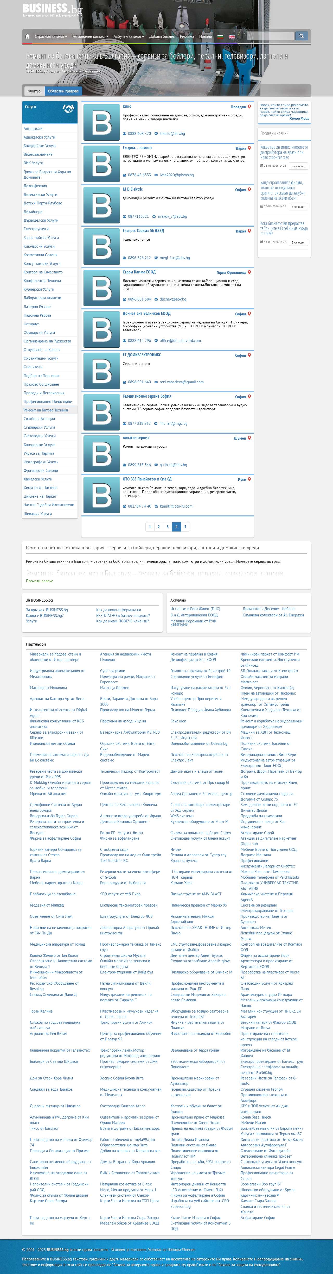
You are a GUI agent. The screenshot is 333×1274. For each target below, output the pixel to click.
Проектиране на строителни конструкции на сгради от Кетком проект (269, 1039)
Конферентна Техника (42, 280)
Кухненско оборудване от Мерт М (199, 821)
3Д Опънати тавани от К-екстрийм (269, 670)
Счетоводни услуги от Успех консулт (272, 1161)
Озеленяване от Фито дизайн (266, 1150)
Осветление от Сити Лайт (51, 916)
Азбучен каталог (128, 36)
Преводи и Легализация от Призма (59, 1150)
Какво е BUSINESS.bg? (45, 615)
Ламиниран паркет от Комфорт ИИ (270, 654)
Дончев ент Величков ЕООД (147, 313)
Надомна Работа (37, 315)
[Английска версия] (232, 36)
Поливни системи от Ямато (193, 1144)
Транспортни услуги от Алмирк (126, 1022)
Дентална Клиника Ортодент (124, 821)
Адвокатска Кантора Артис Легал (58, 698)
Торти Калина (41, 1011)
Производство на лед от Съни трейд (130, 854)
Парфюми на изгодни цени (123, 721)
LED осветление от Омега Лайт (196, 1189)
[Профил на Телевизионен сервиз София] (102, 411)
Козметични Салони (40, 254)
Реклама (187, 36)
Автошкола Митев (256, 927)
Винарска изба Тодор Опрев (53, 815)
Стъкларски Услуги (39, 427)
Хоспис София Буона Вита (122, 1078)
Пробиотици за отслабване (53, 893)
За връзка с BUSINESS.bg (47, 609)
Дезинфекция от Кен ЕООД (193, 659)
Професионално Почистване (48, 401)
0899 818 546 (139, 464)
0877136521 (138, 216)
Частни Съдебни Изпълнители (49, 504)
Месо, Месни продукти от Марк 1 (128, 1189)
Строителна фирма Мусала (122, 955)
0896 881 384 (139, 299)
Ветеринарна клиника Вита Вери (268, 754)
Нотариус (32, 323)
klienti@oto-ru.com (176, 506)
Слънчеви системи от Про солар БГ (200, 782)
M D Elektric (133, 189)
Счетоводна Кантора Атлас (122, 1105)
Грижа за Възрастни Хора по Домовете (47, 174)
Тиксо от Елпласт (44, 1128)
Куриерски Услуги (39, 289)
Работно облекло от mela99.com (127, 1139)
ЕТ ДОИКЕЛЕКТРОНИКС (142, 355)
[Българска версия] (220, 36)
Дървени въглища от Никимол (55, 1105)
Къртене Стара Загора (48, 1200)
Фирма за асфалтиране (119, 838)
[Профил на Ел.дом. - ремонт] (102, 163)
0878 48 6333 (139, 174)
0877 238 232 (139, 423)
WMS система (182, 815)
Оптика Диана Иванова (189, 1139)
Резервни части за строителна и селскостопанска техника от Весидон (57, 827)
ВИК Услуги (33, 162)
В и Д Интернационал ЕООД (194, 615)
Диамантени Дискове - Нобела (268, 609)
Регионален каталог (89, 36)
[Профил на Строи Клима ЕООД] (102, 287)
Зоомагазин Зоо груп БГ (261, 1184)
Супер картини (112, 670)
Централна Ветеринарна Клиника (128, 804)
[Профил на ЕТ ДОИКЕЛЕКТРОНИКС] (102, 370)
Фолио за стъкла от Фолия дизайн (59, 1195)
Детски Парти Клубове (43, 203)
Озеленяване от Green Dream (195, 1122)
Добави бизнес (162, 36)
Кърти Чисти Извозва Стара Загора (129, 1217)
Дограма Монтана (256, 854)
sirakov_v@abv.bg (172, 216)
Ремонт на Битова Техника (46, 410)
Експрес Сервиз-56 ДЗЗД (143, 230)
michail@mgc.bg (173, 423)
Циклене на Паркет (40, 496)
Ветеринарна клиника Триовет (266, 1156)
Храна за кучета (183, 860)
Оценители (33, 366)
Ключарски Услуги (39, 246)
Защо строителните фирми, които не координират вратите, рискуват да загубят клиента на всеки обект (282, 190)
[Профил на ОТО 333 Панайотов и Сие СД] (102, 494)
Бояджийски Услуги (40, 145)
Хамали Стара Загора (258, 1200)
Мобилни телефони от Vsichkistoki (270, 877)
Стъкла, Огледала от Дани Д (53, 994)
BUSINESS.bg (58, 1249)
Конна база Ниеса (256, 1117)
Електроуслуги (36, 228)
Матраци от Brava (255, 1027)
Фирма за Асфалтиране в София (197, 1195)
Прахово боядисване (41, 384)
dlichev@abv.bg (172, 299)
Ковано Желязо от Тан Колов (54, 955)
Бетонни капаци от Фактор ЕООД (268, 1022)
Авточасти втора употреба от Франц (130, 815)
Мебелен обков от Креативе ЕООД (129, 1223)
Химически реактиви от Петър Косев (272, 1139)
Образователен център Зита (124, 1144)
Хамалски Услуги (38, 479)
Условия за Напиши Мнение (171, 1249)
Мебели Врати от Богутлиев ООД (269, 849)
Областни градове (63, 91)
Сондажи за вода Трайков (51, 1089)
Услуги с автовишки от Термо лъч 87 (271, 1133)
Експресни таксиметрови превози (129, 905)
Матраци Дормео (114, 687)
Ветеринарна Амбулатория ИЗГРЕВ (130, 732)
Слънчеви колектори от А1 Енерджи (273, 615)
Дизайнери (33, 211)
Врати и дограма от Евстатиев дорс (130, 1128)
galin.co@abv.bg (173, 464)
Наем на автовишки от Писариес (268, 693)
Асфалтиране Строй (257, 832)
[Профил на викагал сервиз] (102, 453)
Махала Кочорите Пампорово (266, 871)
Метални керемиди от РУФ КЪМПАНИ (193, 622)
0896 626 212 (139, 257)
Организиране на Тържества (47, 341)
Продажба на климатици (261, 815)
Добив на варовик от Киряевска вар (130, 1150)
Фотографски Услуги (41, 461)
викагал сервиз (136, 437)
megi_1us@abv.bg (174, 257)
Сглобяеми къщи (114, 849)
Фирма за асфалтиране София (55, 838)
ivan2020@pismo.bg (176, 174)
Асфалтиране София (258, 1217)
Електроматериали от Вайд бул (126, 972)
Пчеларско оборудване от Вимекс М (201, 972)
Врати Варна (40, 860)
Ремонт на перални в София (193, 654)
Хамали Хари (181, 882)
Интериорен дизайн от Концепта (198, 1184)
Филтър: (34, 91)
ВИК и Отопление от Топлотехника (129, 1172)
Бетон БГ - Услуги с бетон (121, 832)
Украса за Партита (39, 453)
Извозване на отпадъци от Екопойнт (201, 1033)
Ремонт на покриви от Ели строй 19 (200, 670)
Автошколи (33, 128)
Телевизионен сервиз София (147, 396)
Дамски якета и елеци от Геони (196, 771)
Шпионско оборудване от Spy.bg (268, 1189)
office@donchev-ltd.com (180, 340)
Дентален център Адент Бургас (196, 955)
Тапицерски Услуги (39, 444)
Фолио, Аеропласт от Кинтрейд (267, 687)
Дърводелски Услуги (41, 220)
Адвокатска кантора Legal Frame (268, 1167)
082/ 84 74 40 (139, 506)
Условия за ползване (128, 1249)
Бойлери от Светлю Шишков (54, 1061)
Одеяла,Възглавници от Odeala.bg (198, 743)
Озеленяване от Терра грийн (194, 1050)
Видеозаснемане (38, 154)
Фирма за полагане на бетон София (200, 832)
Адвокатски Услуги (39, 137)
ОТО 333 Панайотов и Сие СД (147, 479)
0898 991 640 (139, 381)
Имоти (175, 849)
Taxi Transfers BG (114, 860)
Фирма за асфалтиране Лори (265, 955)
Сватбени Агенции (39, 418)
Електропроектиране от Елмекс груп (272, 1061)
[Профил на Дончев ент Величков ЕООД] (102, 329)
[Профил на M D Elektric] (102, 204)
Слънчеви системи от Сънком (125, 1195)
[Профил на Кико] (102, 122)
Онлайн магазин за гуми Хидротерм (131, 793)
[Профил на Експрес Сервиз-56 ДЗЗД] (102, 246)
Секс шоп (178, 721)
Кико (127, 106)
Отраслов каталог (50, 36)
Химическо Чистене (40, 487)
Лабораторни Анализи (42, 297)
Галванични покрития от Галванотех (60, 1050)
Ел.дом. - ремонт (137, 148)
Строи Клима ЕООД (139, 272)
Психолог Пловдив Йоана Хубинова (200, 709)
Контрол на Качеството (43, 272)
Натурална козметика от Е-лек (126, 1184)
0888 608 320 (139, 133)
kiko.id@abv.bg (172, 133)
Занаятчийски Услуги (41, 237)
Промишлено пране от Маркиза (197, 1117)
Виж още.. (298, 166)
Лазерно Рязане (37, 306)
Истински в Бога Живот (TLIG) (195, 609)
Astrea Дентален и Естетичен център (201, 793)
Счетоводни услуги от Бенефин (196, 676)
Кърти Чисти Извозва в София (195, 1217)
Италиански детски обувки (52, 743)
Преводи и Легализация (44, 392)
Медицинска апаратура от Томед (57, 944)
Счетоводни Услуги (40, 435)
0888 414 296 (139, 340)
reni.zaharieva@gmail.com (181, 381)
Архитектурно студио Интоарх (266, 994)
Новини (205, 36)
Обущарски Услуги (39, 332)
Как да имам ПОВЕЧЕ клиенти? (122, 621)
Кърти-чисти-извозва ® (260, 1195)
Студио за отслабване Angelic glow (200, 960)
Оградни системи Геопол (262, 1089)
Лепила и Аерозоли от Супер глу (198, 854)
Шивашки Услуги (38, 513)
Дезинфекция (35, 185)
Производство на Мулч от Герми (127, 709)
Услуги (30, 106)
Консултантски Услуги (42, 263)
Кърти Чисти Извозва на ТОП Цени (129, 1200)
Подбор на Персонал (41, 375)
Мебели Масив (253, 1122)
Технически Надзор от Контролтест (130, 771)
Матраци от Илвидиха (48, 687)
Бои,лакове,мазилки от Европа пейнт (272, 1128)
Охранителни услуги (41, 358)
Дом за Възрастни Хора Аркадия (127, 1161)
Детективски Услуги (40, 194)
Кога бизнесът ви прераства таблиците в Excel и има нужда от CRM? (284, 228)
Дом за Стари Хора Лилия (51, 1078)
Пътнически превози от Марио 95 (198, 905)
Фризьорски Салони (41, 470)
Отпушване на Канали (42, 349)
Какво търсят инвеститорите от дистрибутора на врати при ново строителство (284, 152)
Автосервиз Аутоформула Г (264, 1144)
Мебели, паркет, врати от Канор (57, 882)
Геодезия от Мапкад (47, 905)
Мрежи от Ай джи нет (48, 793)
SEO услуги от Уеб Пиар (120, 893)
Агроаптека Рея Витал (48, 1033)
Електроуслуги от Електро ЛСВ (126, 916)
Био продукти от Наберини (123, 882)
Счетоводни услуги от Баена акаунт (200, 838)
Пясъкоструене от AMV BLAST (195, 893)
